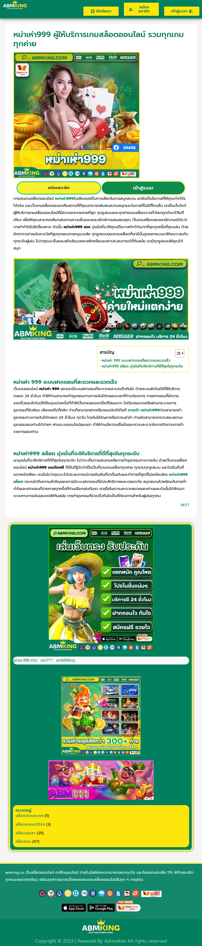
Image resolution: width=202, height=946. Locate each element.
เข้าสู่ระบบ (143, 188)
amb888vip (65, 660)
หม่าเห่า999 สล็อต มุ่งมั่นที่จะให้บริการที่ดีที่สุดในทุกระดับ (142, 366)
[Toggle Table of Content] (177, 353)
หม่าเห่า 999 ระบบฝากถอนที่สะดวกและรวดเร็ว (136, 360)
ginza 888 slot (25, 660)
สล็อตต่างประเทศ (29, 816)
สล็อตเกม (23, 841)
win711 (47, 660)
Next (185, 505)
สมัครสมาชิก (59, 188)
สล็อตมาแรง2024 (30, 824)
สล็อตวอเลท (26, 833)
